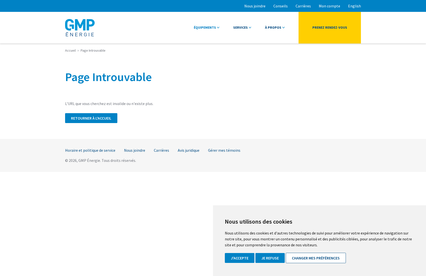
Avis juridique (188, 150)
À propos (273, 27)
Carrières (303, 5)
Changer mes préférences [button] (316, 257)
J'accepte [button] (239, 257)
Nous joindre (255, 5)
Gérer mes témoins (224, 150)
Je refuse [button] (270, 257)
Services (240, 27)
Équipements (205, 27)
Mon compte (329, 5)
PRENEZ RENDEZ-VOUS (329, 27)
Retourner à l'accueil (91, 118)
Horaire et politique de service (90, 150)
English (354, 5)
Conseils (280, 5)
